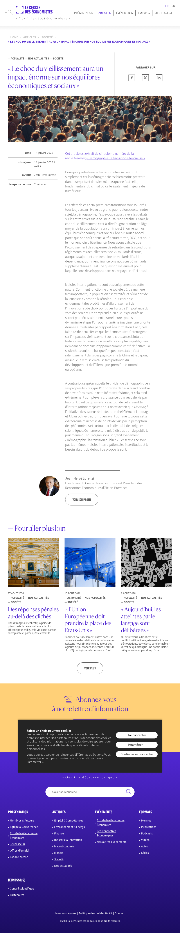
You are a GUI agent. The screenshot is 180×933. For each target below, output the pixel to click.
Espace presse (19, 857)
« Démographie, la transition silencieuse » (115, 158)
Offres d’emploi (19, 850)
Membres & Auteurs (22, 820)
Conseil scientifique (22, 888)
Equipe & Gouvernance (24, 827)
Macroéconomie (64, 846)
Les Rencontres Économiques (106, 833)
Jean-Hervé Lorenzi (45, 174)
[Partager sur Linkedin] (159, 80)
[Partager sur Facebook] (131, 80)
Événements (124, 13)
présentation (18, 811)
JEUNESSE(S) (163, 13)
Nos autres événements (111, 842)
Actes (144, 846)
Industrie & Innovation (68, 840)
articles (59, 811)
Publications (148, 827)
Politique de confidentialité (95, 913)
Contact (120, 913)
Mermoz (146, 820)
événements (103, 811)
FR (167, 6)
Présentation (83, 13)
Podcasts (147, 833)
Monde (58, 853)
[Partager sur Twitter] (145, 80)
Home (14, 37)
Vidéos (145, 840)
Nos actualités (63, 866)
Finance (59, 833)
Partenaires (17, 895)
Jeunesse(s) (17, 844)
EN (173, 6)
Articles (105, 13)
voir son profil (81, 500)
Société (47, 37)
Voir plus (90, 668)
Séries (145, 853)
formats (145, 811)
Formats (144, 13)
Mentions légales (65, 913)
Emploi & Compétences (68, 820)
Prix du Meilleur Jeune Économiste (24, 835)
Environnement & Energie (70, 827)
